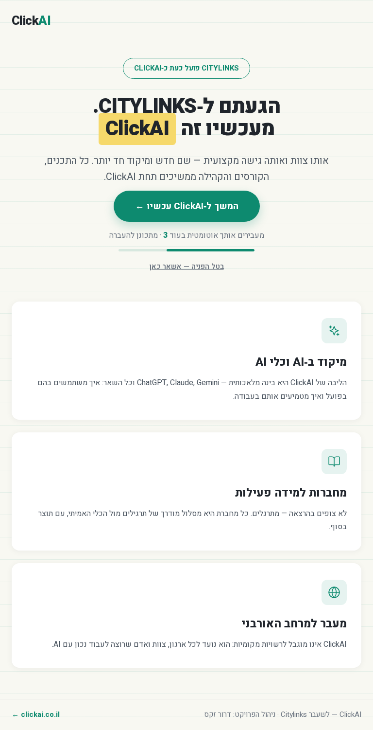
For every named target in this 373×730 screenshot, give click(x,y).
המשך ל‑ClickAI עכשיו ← (186, 206)
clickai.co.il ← (36, 714)
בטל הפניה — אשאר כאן (187, 266)
